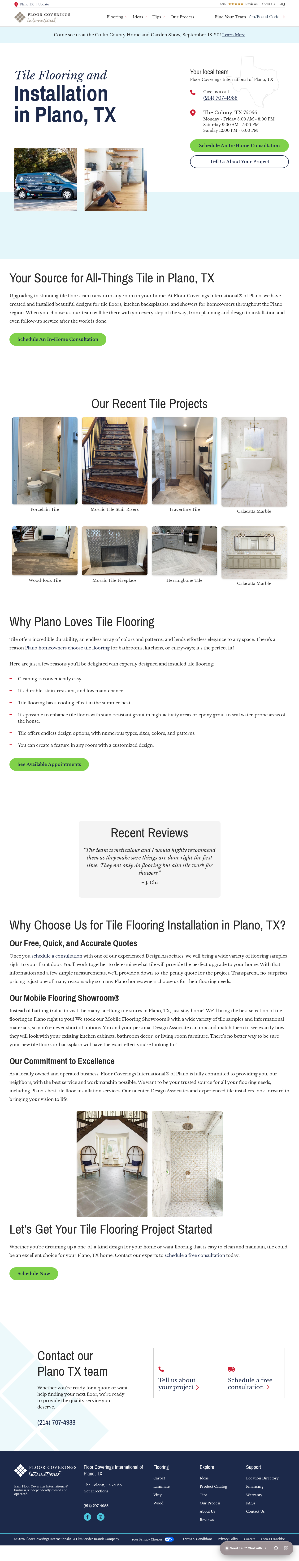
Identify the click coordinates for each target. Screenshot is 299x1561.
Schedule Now (33, 1273)
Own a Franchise (273, 1539)
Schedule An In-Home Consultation (239, 145)
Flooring (115, 17)
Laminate (161, 1486)
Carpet (159, 1478)
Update (43, 4)
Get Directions (96, 1491)
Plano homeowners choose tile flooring (67, 648)
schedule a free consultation (195, 1255)
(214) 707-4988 (220, 98)
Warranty (254, 1495)
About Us (268, 4)
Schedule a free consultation (250, 1384)
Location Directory (262, 1478)
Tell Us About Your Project (239, 161)
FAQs (250, 1503)
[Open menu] (286, 1548)
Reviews (207, 1519)
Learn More (233, 35)
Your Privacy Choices (146, 1539)
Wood (158, 1503)
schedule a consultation (57, 956)
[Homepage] (45, 1470)
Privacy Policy (228, 1539)
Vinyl (158, 1495)
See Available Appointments (49, 764)
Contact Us (255, 1511)
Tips (156, 17)
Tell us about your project (176, 1384)
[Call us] (193, 92)
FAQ (281, 4)
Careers (249, 1539)
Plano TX (27, 4)
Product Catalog (213, 1486)
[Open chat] (276, 1548)
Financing (254, 1486)
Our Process (182, 17)
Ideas (138, 17)
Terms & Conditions (197, 1539)
